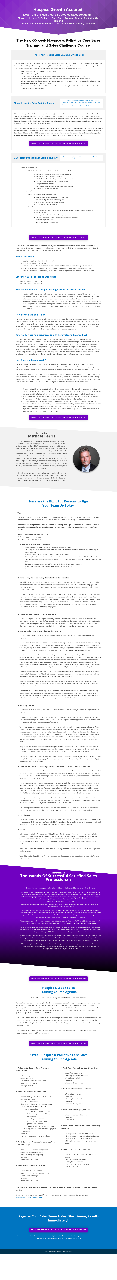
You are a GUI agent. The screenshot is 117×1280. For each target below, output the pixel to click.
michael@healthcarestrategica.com (29, 1197)
